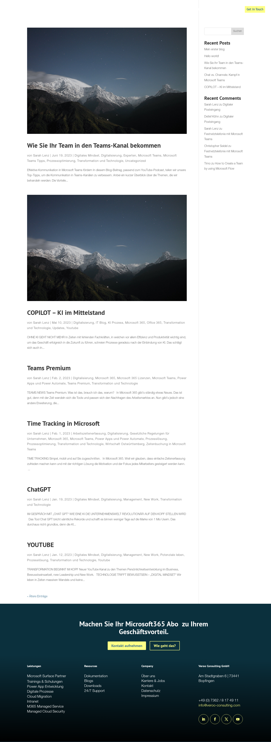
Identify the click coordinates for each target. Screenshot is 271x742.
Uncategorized (135, 161)
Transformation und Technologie (100, 161)
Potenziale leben (172, 555)
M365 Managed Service (45, 706)
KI (222, 9)
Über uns (148, 676)
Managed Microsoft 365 (200, 9)
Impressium (150, 696)
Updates (59, 328)
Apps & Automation (167, 9)
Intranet (33, 702)
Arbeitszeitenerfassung (89, 433)
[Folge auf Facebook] (215, 719)
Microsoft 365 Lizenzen (133, 378)
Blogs (88, 681)
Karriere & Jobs (153, 681)
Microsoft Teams (149, 155)
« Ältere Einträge (37, 596)
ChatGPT (39, 489)
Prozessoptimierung (61, 161)
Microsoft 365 (135, 323)
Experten (130, 155)
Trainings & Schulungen (44, 682)
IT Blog (101, 323)
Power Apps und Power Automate (119, 439)
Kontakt (147, 686)
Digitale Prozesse (40, 692)
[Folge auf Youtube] (238, 719)
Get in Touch (255, 9)
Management (133, 499)
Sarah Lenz (41, 155)
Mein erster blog (214, 49)
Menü (232, 9)
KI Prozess (115, 323)
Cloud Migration (39, 697)
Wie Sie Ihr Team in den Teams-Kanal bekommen (94, 145)
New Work (151, 499)
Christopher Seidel (215, 146)
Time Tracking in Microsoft (63, 423)
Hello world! (211, 56)
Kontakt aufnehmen (126, 645)
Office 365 (154, 323)
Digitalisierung (111, 155)
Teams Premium (49, 368)
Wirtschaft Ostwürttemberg (125, 444)
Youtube (72, 328)
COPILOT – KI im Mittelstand (66, 312)
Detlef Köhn (211, 116)
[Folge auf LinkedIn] (204, 719)
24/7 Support (94, 691)
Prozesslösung (156, 439)
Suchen (237, 31)
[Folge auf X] (226, 719)
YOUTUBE (40, 545)
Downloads (92, 686)
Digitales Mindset (87, 155)
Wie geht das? (165, 645)
